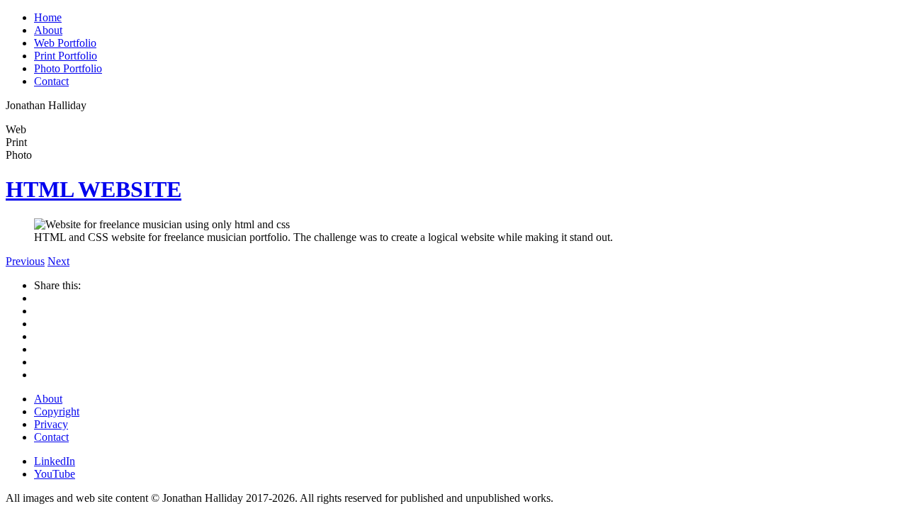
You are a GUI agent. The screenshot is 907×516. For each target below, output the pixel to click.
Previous (25, 261)
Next (58, 261)
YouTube (54, 474)
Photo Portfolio (68, 68)
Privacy (51, 424)
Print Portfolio (65, 56)
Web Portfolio (65, 43)
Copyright (56, 411)
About (48, 30)
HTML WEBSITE (93, 189)
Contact (51, 81)
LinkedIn (54, 461)
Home (48, 17)
